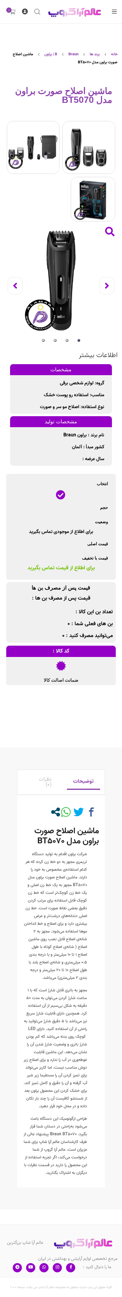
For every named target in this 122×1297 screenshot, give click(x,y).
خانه (114, 54)
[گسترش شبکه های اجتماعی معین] (55, 812)
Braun (56, 1134)
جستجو (37, 12)
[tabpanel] (61, 280)
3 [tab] (55, 340)
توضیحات (83, 781)
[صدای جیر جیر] (78, 812)
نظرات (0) (45, 782)
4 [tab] (43, 340)
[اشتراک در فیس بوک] (91, 812)
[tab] (83, 782)
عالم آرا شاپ (49, 1142)
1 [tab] (78, 340)
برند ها (95, 54)
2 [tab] (66, 340)
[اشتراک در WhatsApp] (66, 812)
